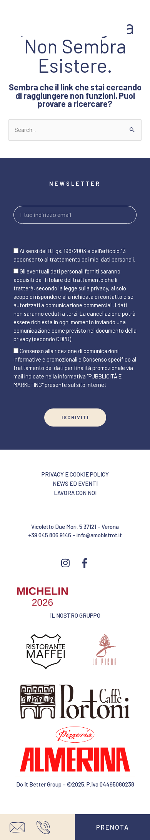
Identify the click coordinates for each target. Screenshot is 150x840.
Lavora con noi (75, 492)
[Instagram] (65, 563)
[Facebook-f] (84, 563)
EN (11, 16)
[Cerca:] (74, 129)
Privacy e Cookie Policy (75, 474)
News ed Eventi (75, 483)
